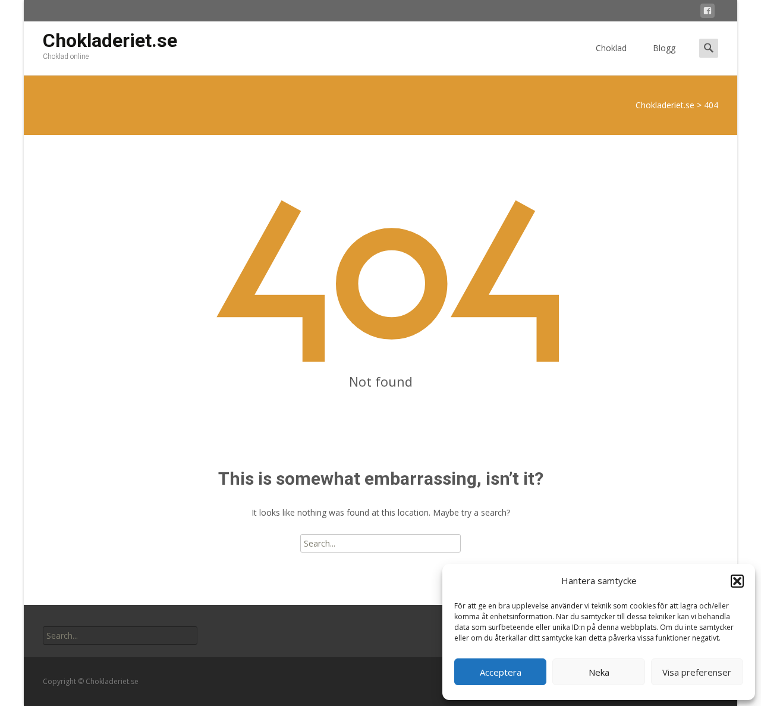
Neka (599, 672)
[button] (737, 581)
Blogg (664, 48)
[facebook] (707, 12)
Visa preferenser (696, 672)
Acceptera (500, 672)
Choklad (611, 48)
